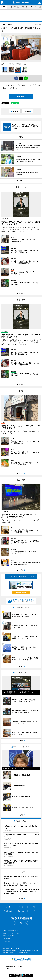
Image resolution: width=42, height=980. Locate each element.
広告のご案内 (6, 941)
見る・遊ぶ (17, 7)
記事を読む (21, 96)
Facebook (16, 923)
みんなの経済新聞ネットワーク (21, 959)
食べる (10, 7)
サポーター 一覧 (21, 592)
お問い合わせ (6, 938)
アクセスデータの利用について (11, 936)
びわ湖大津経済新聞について (10, 930)
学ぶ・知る (38, 7)
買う (23, 7)
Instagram (26, 923)
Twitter (21, 923)
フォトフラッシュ (6, 24)
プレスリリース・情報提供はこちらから (13, 933)
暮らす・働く (29, 7)
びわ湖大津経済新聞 (21, 2)
